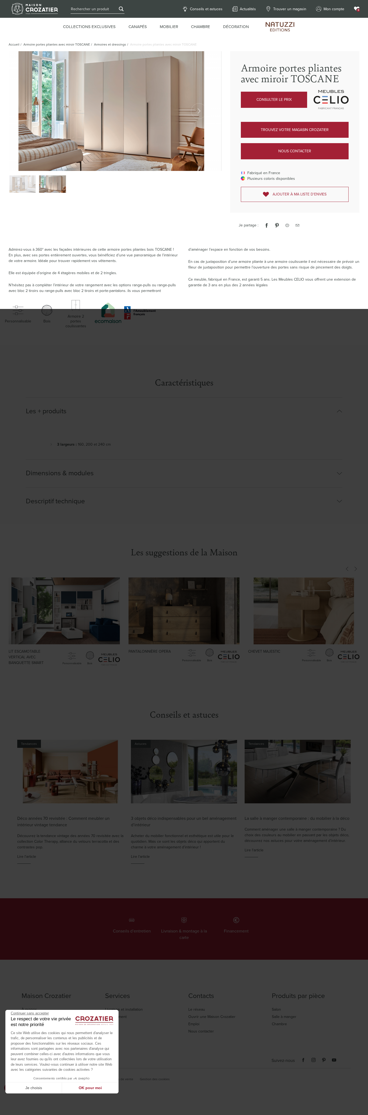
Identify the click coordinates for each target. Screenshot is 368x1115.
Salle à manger (284, 1016)
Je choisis (33, 1088)
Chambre (279, 1024)
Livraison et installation (124, 1009)
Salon (276, 1009)
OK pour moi (90, 1088)
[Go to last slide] (347, 569)
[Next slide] (355, 569)
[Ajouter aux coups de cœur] (107, 591)
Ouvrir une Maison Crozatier (211, 1016)
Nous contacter (294, 151)
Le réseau (196, 1009)
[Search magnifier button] (121, 9)
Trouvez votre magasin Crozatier (295, 130)
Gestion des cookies (155, 1079)
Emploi (193, 1024)
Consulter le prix (274, 99)
